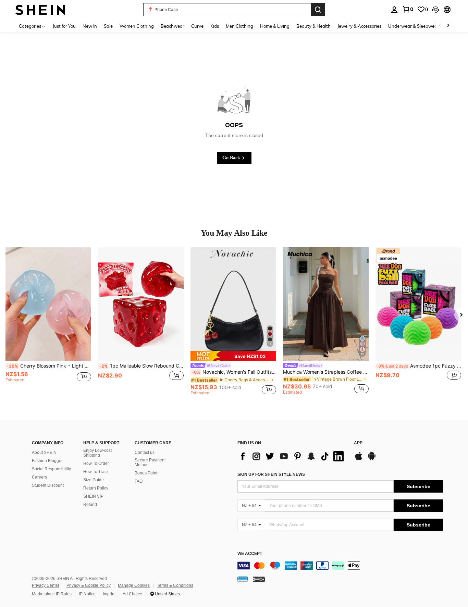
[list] (292, 456)
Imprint (109, 594)
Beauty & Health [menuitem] (313, 26)
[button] (435, 9)
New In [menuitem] (90, 26)
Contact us (145, 452)
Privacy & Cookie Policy (88, 585)
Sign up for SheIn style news (271, 474)
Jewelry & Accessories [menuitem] (359, 26)
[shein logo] (40, 9)
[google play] (372, 459)
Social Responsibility (51, 469)
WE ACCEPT (249, 554)
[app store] (359, 459)
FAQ (139, 481)
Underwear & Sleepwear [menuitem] (413, 26)
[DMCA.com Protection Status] (259, 579)
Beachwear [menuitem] (172, 26)
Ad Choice (132, 594)
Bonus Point (146, 473)
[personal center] (394, 9)
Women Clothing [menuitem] (137, 26)
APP (358, 443)
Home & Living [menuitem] (275, 26)
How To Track (96, 471)
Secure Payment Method (150, 462)
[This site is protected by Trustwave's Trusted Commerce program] (242, 579)
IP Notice (87, 594)
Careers (39, 477)
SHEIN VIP (93, 496)
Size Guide (93, 480)
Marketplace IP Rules (52, 594)
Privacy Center (45, 585)
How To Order (96, 463)
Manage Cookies (134, 585)
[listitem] (48, 321)
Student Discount (48, 485)
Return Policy (95, 488)
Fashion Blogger (47, 460)
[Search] (318, 9)
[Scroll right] (448, 26)
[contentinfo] (340, 565)
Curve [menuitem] (197, 26)
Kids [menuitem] (214, 26)
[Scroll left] (440, 26)
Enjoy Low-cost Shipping (97, 453)
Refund (90, 504)
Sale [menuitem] (108, 26)
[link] (408, 9)
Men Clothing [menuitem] (239, 26)
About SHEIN (44, 452)
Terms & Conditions (175, 585)
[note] (233, 356)
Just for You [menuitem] (64, 26)
